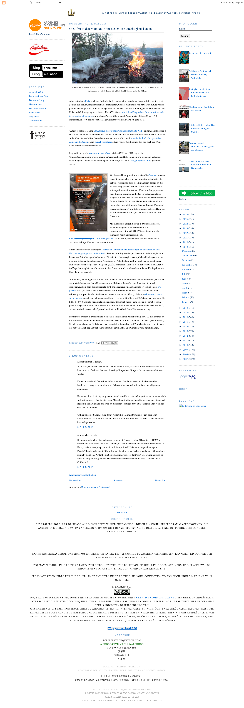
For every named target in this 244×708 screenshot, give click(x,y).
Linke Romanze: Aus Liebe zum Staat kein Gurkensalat (199, 164)
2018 (185, 307)
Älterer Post (160, 480)
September (187, 264)
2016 (185, 317)
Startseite (118, 480)
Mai (184, 283)
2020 (185, 242)
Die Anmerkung (36, 100)
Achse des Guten (37, 92)
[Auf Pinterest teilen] (116, 343)
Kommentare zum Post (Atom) (95, 487)
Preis (87, 101)
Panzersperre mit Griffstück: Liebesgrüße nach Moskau (201, 146)
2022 (185, 233)
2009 (185, 349)
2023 (185, 228)
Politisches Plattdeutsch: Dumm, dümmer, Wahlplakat (200, 74)
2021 (185, 237)
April (185, 288)
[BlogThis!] (106, 343)
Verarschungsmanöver (99, 153)
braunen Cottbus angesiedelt (92, 238)
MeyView (34, 116)
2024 (185, 223)
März (185, 292)
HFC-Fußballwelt (37, 108)
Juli (184, 274)
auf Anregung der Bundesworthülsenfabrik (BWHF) (119, 130)
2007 (185, 359)
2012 (185, 335)
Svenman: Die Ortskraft (199, 53)
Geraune (152, 175)
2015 (185, 321)
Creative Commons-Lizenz (155, 597)
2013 (185, 331)
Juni (184, 278)
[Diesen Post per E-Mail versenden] (102, 343)
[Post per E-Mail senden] (98, 343)
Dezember (187, 250)
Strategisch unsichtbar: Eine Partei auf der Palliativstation (199, 92)
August (186, 269)
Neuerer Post (75, 480)
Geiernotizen (35, 104)
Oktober (186, 260)
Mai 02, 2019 (85, 426)
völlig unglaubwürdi (140, 160)
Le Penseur (34, 112)
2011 (185, 340)
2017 (185, 312)
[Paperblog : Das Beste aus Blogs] (188, 378)
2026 (185, 214)
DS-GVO (122, 512)
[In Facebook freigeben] (112, 343)
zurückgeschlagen (103, 141)
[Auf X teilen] (109, 343)
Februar (186, 297)
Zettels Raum (35, 120)
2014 (185, 326)
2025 (185, 219)
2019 (185, 246)
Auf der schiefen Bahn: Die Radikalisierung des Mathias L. (201, 128)
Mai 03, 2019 (85, 466)
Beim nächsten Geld (39, 96)
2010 (185, 345)
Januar (185, 302)
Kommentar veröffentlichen (82, 474)
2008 (185, 354)
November (187, 255)
